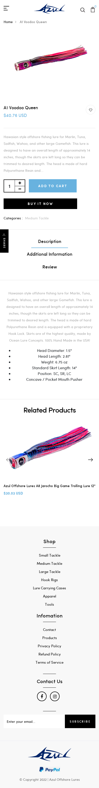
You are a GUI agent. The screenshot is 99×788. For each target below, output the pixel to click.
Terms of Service (49, 662)
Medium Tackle (37, 218)
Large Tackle (49, 571)
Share (4, 243)
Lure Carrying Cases (49, 587)
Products (49, 637)
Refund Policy (49, 654)
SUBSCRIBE (80, 721)
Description (49, 242)
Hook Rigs (49, 579)
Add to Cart (52, 185)
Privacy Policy (49, 645)
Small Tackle (49, 555)
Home (8, 21)
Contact (49, 629)
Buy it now (40, 203)
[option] (49, 462)
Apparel (49, 596)
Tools (49, 604)
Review (49, 267)
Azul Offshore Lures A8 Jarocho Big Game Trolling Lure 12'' (49, 486)
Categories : (13, 218)
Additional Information (49, 255)
